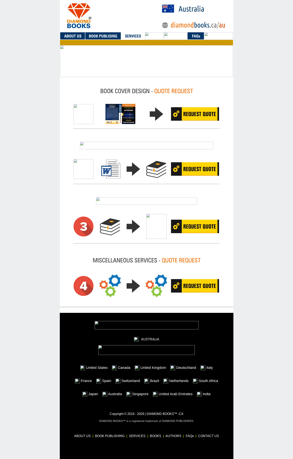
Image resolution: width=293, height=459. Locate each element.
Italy (209, 368)
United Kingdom (153, 368)
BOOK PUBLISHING (110, 436)
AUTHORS (173, 436)
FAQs (190, 436)
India (206, 394)
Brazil (154, 381)
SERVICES (137, 436)
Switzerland (130, 381)
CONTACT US (208, 436)
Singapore (139, 394)
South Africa (208, 381)
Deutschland (185, 368)
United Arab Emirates (175, 394)
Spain (106, 381)
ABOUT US (82, 436)
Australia (114, 394)
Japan (92, 394)
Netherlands (178, 381)
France (86, 381)
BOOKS (155, 436)
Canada (123, 368)
